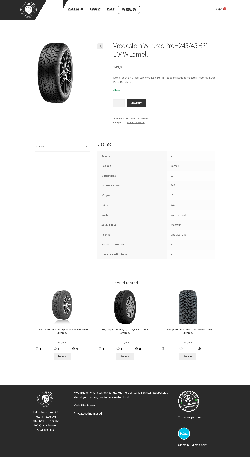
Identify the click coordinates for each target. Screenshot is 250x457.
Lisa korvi (136, 102)
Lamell (130, 122)
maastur (140, 122)
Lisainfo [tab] (39, 146)
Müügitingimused (85, 405)
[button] (100, 46)
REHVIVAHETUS (75, 9)
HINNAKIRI (95, 9)
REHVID (110, 9)
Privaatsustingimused (88, 413)
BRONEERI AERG (129, 9)
